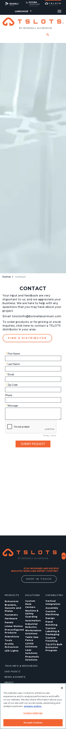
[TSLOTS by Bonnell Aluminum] (31, 553)
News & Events (14, 677)
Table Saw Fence (32, 638)
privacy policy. (33, 706)
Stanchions (12, 636)
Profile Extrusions (12, 645)
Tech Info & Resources (21, 666)
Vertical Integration (53, 602)
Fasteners (11, 614)
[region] (33, 706)
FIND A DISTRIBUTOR (27, 338)
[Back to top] (63, 556)
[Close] (62, 688)
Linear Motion (14, 626)
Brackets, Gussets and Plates (13, 608)
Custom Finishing (51, 639)
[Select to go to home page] (33, 23)
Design (50, 618)
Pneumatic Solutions (32, 658)
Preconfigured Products (14, 631)
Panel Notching (51, 623)
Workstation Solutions (33, 632)
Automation (33, 620)
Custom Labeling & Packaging (52, 631)
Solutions (32, 595)
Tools (8, 640)
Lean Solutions (31, 651)
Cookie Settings (33, 713)
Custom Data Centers (30, 604)
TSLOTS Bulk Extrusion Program (54, 647)
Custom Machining (52, 613)
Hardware (11, 618)
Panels (9, 622)
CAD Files (11, 671)
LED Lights (12, 650)
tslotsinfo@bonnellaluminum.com (36, 316)
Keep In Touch (39, 579)
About (9, 682)
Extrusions (12, 601)
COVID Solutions (31, 645)
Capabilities (54, 595)
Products (12, 595)
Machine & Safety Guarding (31, 613)
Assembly (52, 608)
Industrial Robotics (31, 625)
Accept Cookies (33, 722)
